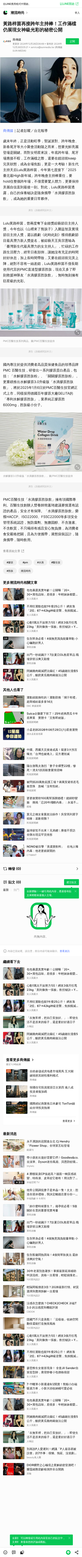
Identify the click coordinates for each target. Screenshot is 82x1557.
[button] (5, 1552)
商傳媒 (8, 131)
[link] (14, 1552)
